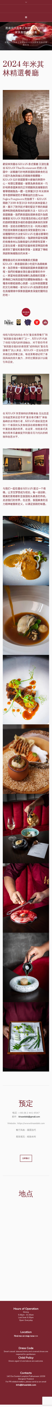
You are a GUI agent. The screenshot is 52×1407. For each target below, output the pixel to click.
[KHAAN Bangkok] (26, 13)
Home (25, 48)
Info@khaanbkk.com (26, 1393)
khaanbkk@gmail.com (29, 1125)
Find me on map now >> (26, 1344)
